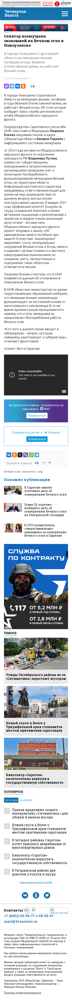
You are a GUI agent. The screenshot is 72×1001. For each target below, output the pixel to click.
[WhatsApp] (31, 454)
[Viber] (25, 454)
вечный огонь (12, 471)
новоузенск (29, 471)
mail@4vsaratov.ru (20, 921)
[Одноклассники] (23, 86)
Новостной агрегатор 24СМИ (36, 882)
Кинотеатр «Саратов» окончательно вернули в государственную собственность (39, 859)
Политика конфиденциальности (22, 992)
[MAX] (6, 86)
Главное (10, 633)
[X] (20, 454)
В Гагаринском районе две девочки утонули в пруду (34, 872)
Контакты (13, 910)
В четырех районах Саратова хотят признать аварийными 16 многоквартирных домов (39, 843)
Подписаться (37, 415)
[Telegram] (12, 86)
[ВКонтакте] (17, 86)
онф (40, 471)
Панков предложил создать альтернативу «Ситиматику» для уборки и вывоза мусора (40, 813)
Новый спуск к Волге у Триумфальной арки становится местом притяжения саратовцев (39, 828)
